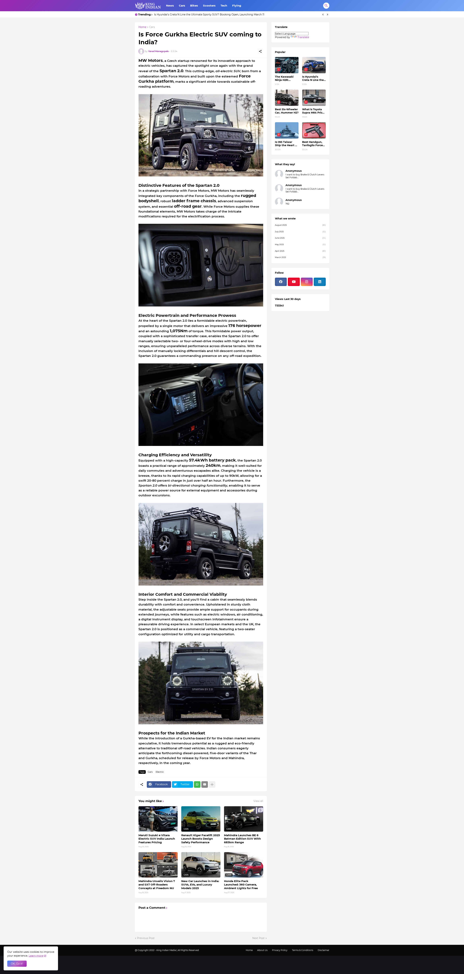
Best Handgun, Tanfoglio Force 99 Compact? (312, 143)
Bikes (194, 5)
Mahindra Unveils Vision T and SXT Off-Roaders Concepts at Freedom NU (156, 884)
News (170, 5)
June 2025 (300, 238)
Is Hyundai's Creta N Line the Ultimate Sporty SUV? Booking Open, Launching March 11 (313, 78)
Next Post (258, 938)
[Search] (326, 6)
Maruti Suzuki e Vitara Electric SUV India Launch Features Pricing (156, 838)
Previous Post (146, 938)
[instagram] (307, 282)
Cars (182, 5)
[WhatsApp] (197, 784)
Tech (224, 5)
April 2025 (300, 251)
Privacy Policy (279, 950)
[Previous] (323, 14)
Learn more (36, 955)
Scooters (209, 5)
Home (142, 27)
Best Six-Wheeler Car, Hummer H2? (176, 14)
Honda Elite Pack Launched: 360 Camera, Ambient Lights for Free (241, 884)
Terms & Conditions (302, 950)
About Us (262, 950)
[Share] (260, 51)
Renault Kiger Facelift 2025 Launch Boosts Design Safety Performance (200, 838)
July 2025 (300, 231)
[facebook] (281, 282)
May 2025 (300, 244)
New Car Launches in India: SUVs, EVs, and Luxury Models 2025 (200, 884)
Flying (236, 5)
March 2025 (300, 257)
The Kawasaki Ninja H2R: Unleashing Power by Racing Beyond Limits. (286, 78)
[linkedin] (320, 282)
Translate (303, 37)
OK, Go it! (17, 963)
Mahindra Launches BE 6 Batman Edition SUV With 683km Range (242, 838)
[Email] (204, 784)
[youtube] (294, 282)
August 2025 (300, 225)
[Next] (327, 14)
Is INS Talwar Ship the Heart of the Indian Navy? (286, 143)
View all (258, 801)
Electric (160, 772)
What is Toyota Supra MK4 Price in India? (313, 111)
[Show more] (212, 784)
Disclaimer (323, 950)
